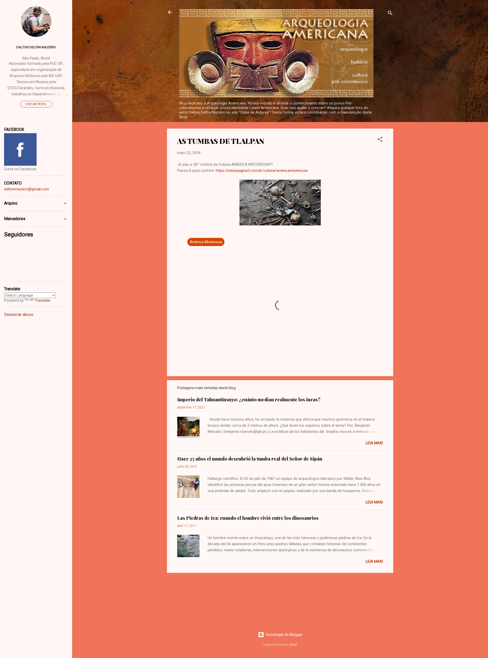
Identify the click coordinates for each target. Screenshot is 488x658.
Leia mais (374, 443)
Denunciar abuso (19, 314)
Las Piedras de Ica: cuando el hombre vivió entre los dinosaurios (247, 518)
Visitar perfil (36, 104)
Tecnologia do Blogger (283, 634)
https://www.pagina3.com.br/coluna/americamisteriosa (262, 170)
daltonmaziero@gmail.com (26, 189)
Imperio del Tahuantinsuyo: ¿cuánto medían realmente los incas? (249, 399)
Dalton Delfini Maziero (36, 47)
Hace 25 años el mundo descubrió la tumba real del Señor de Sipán (249, 459)
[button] (380, 140)
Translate (42, 300)
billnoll (293, 644)
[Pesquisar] (390, 14)
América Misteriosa (206, 242)
